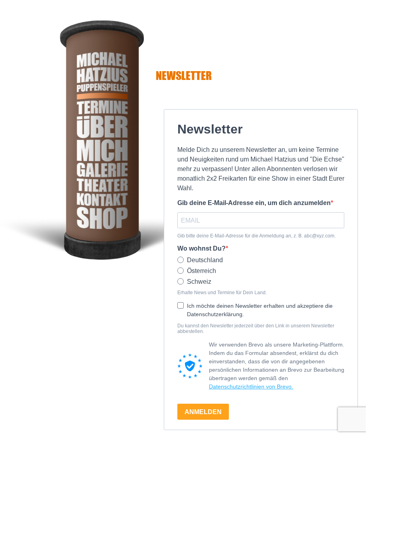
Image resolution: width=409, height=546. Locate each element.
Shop (102, 217)
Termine (102, 107)
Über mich (102, 137)
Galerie (102, 169)
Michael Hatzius (102, 76)
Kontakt (102, 199)
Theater (102, 184)
